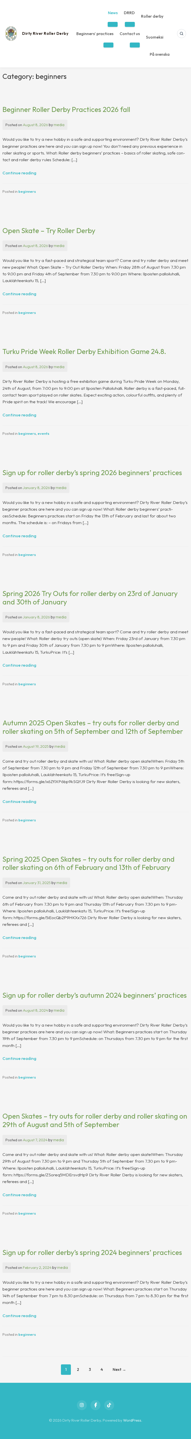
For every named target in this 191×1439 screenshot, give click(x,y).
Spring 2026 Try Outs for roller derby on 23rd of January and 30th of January (90, 597)
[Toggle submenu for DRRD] (130, 24)
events (43, 433)
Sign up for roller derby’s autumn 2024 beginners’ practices (94, 995)
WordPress (132, 1420)
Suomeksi (154, 37)
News (113, 12)
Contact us (130, 33)
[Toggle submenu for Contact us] (135, 45)
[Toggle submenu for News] (113, 24)
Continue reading (19, 172)
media (59, 124)
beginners (27, 191)
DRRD (129, 12)
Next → (119, 1369)
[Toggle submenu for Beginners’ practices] (108, 45)
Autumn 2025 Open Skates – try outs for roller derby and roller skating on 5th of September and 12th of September (92, 727)
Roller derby (152, 16)
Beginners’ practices (94, 33)
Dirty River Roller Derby (45, 33)
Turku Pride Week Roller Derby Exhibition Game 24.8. (84, 351)
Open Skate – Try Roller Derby (48, 230)
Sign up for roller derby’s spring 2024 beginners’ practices (92, 1252)
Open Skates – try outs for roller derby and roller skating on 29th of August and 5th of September (94, 1120)
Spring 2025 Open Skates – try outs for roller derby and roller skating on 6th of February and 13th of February (88, 863)
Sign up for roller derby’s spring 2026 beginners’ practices (92, 472)
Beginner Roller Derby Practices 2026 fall (66, 109)
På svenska (160, 54)
